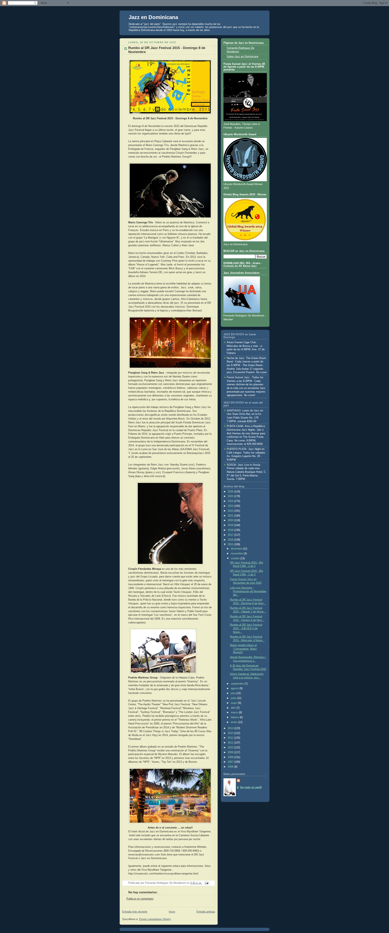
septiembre (238, 683)
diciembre (237, 548)
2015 (231, 544)
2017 (231, 535)
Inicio (172, 911)
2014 (231, 728)
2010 (231, 747)
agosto (235, 688)
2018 (231, 530)
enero (234, 722)
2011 (231, 742)
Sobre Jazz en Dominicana (242, 56)
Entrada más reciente (134, 911)
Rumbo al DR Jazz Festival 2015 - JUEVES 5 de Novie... (246, 628)
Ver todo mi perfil (251, 787)
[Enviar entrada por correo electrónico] (206, 883)
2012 (231, 737)
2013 (231, 733)
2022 (231, 510)
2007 (231, 761)
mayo (234, 703)
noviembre (237, 553)
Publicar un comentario (139, 898)
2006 (231, 766)
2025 (231, 496)
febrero (235, 717)
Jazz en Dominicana (153, 17)
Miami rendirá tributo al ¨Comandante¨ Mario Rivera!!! (243, 649)
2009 (231, 752)
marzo (235, 712)
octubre (235, 558)
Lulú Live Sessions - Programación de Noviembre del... (248, 591)
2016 (231, 539)
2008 (231, 757)
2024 (231, 501)
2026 (231, 491)
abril (233, 707)
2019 (231, 525)
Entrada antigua (206, 911)
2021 (231, 515)
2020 (231, 520)
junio (234, 698)
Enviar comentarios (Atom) (155, 919)
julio (233, 693)
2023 (231, 506)
